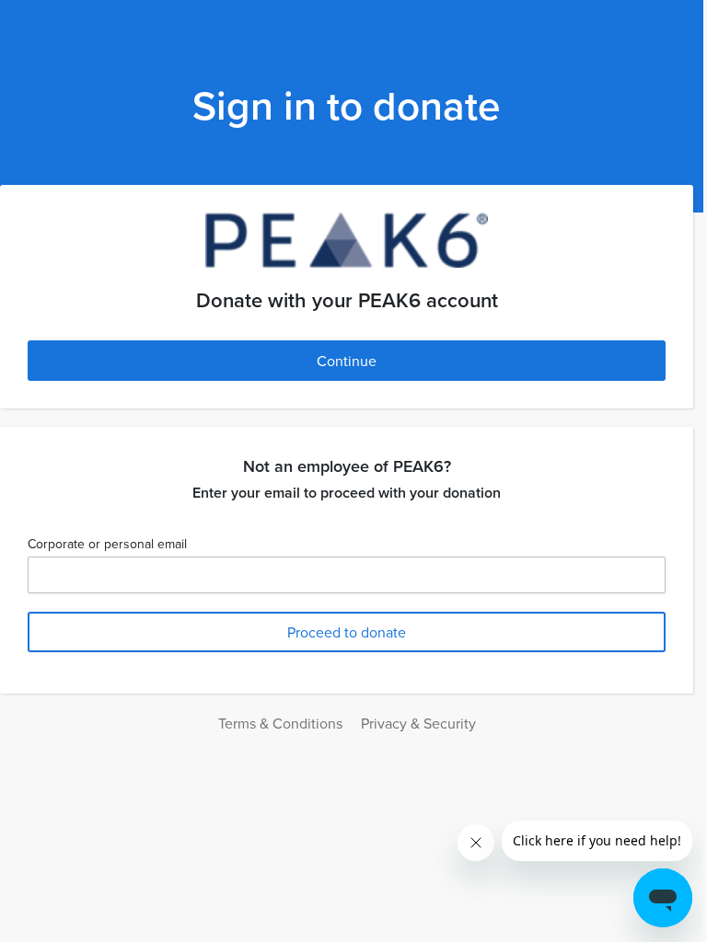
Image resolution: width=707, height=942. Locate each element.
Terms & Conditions (280, 723)
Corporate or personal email (107, 543)
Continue (347, 360)
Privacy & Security (418, 723)
